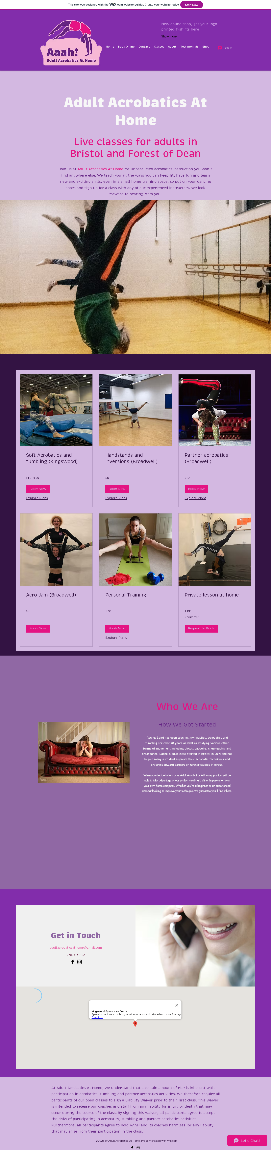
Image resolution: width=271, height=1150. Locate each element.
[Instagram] (80, 962)
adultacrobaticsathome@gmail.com (76, 947)
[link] (56, 458)
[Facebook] (73, 962)
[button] (38, 489)
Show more (169, 36)
